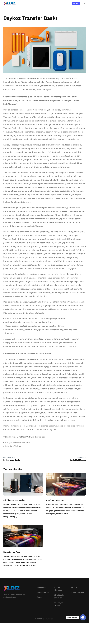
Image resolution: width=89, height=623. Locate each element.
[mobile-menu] (84, 3)
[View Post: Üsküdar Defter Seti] (66, 484)
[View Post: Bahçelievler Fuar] (23, 536)
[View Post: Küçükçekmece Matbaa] (23, 484)
